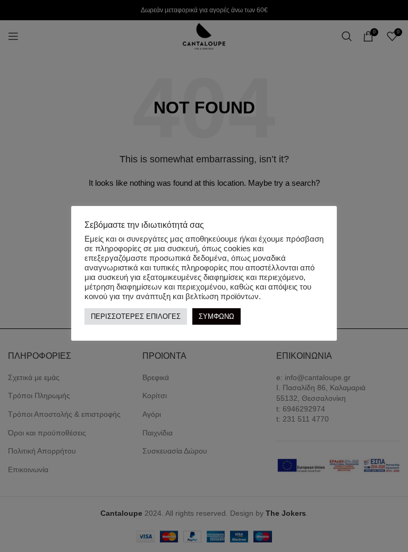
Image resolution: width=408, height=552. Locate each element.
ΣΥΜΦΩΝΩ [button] (216, 316)
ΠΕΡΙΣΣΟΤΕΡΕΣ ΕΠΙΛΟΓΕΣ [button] (136, 316)
